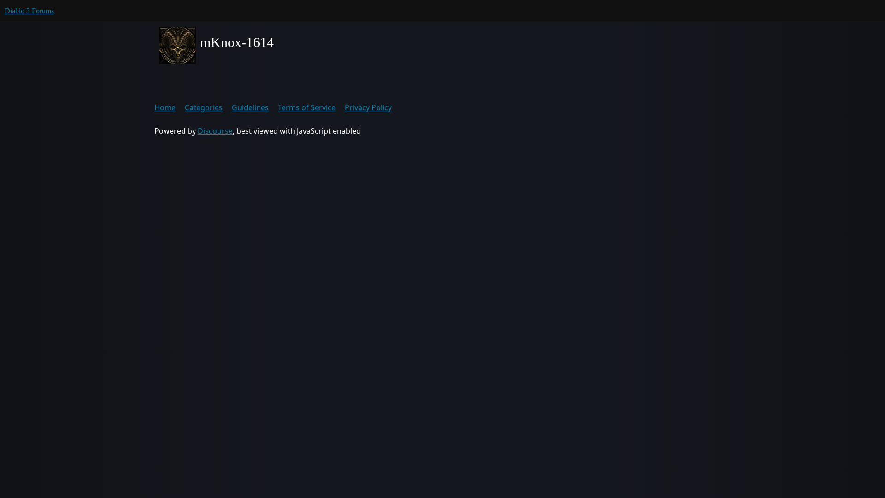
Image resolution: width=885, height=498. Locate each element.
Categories (204, 107)
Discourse (215, 131)
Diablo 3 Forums (29, 11)
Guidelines (250, 107)
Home (165, 107)
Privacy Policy (368, 107)
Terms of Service (307, 107)
